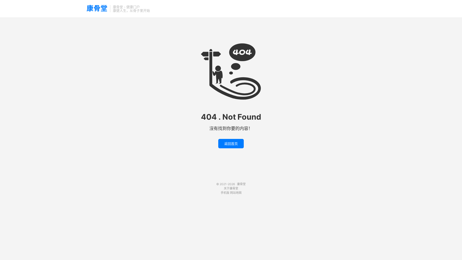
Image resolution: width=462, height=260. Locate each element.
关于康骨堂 (231, 188)
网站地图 (236, 193)
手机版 (225, 193)
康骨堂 (97, 9)
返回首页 (231, 144)
